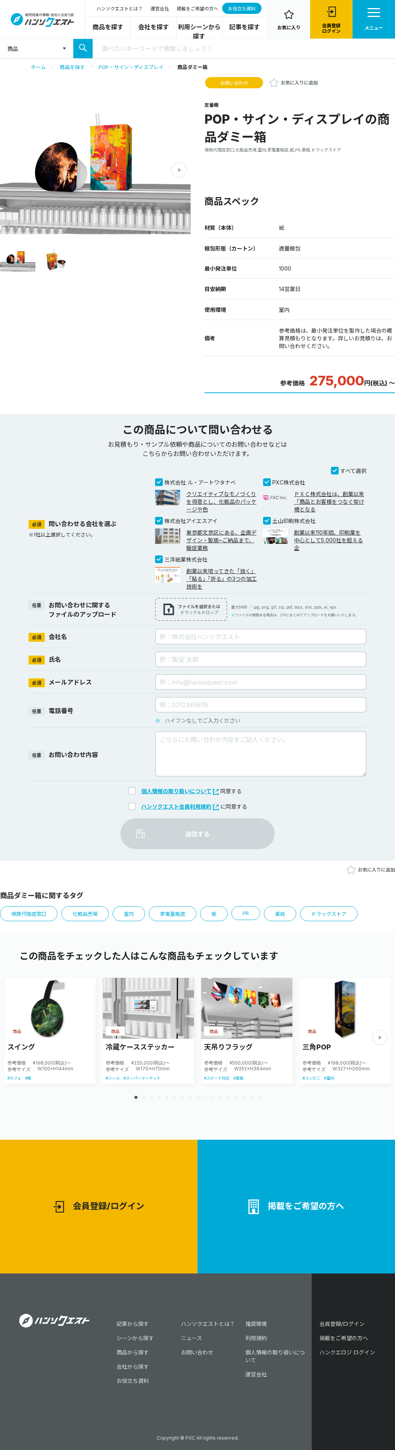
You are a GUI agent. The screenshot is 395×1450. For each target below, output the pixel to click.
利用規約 (256, 1338)
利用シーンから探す (199, 31)
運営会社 (159, 9)
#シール (113, 1078)
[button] (179, 170)
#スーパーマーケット (141, 1078)
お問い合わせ (234, 83)
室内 (129, 914)
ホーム (38, 67)
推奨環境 (256, 1323)
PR (246, 913)
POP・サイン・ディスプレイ (131, 67)
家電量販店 (172, 914)
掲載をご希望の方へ (197, 9)
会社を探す (153, 27)
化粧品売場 (85, 914)
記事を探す (244, 27)
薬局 (280, 914)
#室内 (329, 1078)
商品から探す (132, 1352)
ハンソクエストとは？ (119, 9)
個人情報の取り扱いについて (176, 791)
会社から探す (132, 1366)
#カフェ (14, 1078)
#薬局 (238, 1078)
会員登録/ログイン (108, 1206)
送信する (197, 834)
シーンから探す (135, 1338)
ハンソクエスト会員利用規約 (176, 806)
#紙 (28, 1078)
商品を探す (108, 27)
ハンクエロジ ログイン (347, 1352)
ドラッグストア (328, 914)
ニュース (191, 1338)
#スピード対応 (217, 1078)
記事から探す (132, 1323)
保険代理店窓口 (28, 914)
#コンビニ (311, 1078)
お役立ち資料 (242, 9)
